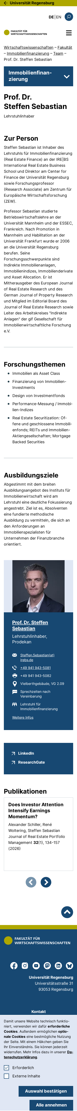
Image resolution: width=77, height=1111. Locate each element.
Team (58, 53)
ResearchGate (31, 762)
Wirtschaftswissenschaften (28, 47)
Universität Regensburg (32, 3)
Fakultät (65, 47)
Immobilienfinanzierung (28, 53)
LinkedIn (26, 753)
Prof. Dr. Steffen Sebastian (28, 59)
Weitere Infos (22, 717)
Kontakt (38, 1011)
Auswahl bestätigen (46, 1091)
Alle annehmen (51, 1105)
